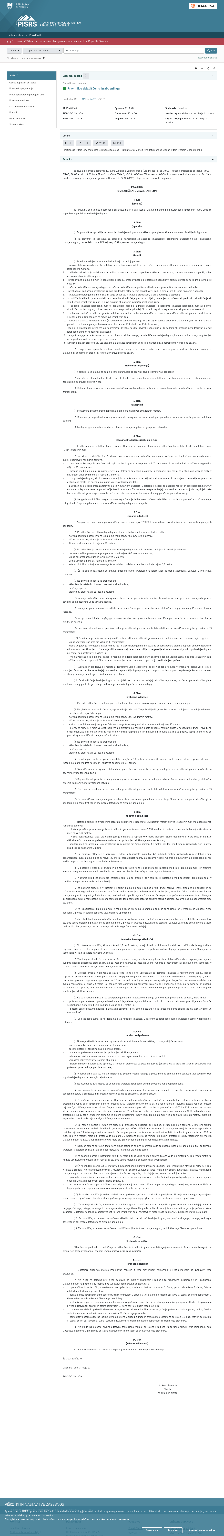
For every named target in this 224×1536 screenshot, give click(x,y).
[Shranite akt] (202, 68)
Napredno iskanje (207, 57)
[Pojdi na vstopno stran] (18, 8)
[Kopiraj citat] (86, 76)
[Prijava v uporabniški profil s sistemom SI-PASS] (203, 6)
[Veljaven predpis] (64, 88)
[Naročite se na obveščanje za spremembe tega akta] (196, 68)
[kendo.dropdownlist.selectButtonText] (59, 51)
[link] (16, 35)
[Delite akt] (208, 68)
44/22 (93, 99)
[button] (138, 75)
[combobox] (42, 51)
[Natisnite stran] (214, 68)
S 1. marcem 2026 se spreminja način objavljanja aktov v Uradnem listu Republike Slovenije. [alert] (61, 41)
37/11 (84, 99)
